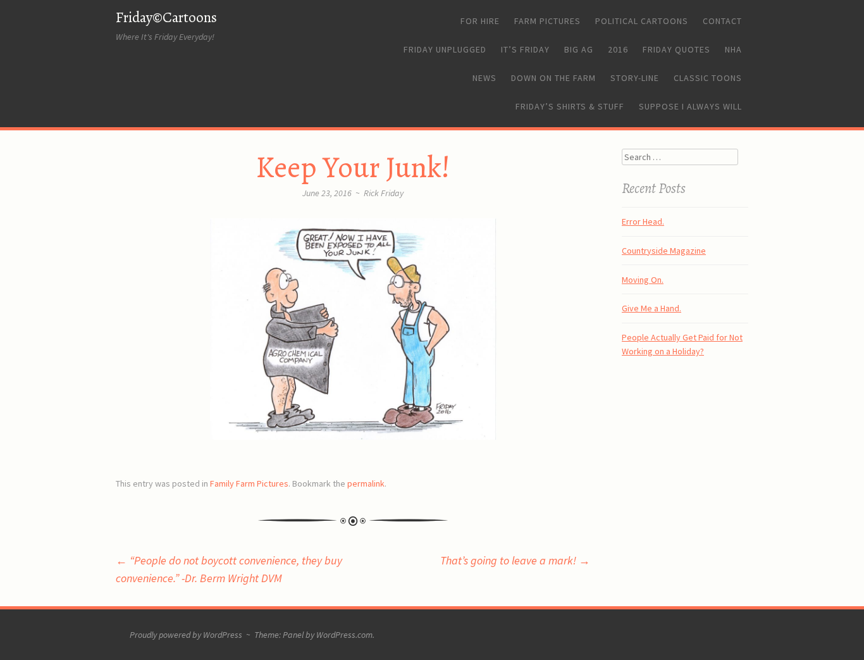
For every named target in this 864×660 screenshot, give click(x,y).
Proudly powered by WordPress (186, 634)
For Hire (480, 21)
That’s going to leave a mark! (515, 560)
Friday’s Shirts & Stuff (569, 106)
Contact (722, 21)
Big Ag (578, 49)
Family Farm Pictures (249, 483)
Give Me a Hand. (651, 308)
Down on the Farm (553, 78)
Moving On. (642, 279)
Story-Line (634, 78)
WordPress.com (344, 634)
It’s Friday (525, 49)
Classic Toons (708, 78)
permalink (366, 483)
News (484, 78)
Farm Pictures (547, 21)
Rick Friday (384, 193)
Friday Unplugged (445, 49)
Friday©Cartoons (166, 17)
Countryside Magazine (664, 250)
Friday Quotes (676, 49)
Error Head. (643, 221)
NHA (733, 49)
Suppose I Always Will (690, 106)
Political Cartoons (641, 21)
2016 (618, 49)
